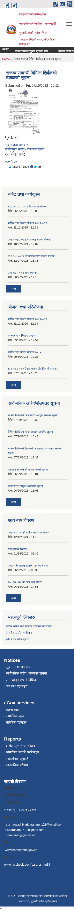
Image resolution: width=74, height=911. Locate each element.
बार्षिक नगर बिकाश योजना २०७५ (24, 352)
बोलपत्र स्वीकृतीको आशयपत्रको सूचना (28, 469)
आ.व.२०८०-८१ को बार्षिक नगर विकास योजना (31, 256)
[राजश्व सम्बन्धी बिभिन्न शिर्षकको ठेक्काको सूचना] (23, 111)
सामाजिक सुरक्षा (15, 716)
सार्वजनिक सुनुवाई (17, 759)
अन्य (13, 288)
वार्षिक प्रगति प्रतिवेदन (20, 746)
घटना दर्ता (12, 710)
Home (6, 59)
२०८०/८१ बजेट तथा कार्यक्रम (23, 272)
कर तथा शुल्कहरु (17, 686)
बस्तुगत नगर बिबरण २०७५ (21, 335)
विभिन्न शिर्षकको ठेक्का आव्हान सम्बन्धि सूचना (30, 432)
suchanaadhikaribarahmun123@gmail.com (34, 824)
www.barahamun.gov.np (21, 850)
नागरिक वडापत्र (16, 722)
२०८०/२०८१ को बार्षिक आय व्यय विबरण (28, 532)
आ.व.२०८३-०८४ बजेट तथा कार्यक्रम (27, 206)
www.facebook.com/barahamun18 (27, 864)
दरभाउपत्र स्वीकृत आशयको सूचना (25, 486)
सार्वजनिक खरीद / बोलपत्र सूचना (24, 149)
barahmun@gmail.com (21, 835)
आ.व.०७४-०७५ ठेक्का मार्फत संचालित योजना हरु (33, 368)
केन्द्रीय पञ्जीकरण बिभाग (19, 632)
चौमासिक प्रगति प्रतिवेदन (22, 752)
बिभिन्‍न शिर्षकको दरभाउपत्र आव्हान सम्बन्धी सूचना (33, 415)
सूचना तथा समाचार (16, 145)
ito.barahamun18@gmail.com (24, 829)
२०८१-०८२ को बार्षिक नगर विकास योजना (29, 239)
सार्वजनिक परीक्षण (17, 765)
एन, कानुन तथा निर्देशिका (22, 680)
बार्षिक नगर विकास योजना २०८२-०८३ (27, 223)
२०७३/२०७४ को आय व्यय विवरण (25, 582)
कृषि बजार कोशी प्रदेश (18, 639)
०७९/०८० (11, 161)
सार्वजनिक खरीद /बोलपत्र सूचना (26, 673)
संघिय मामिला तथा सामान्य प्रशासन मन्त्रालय (29, 626)
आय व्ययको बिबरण (17, 549)
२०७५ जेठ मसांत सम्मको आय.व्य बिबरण (28, 565)
